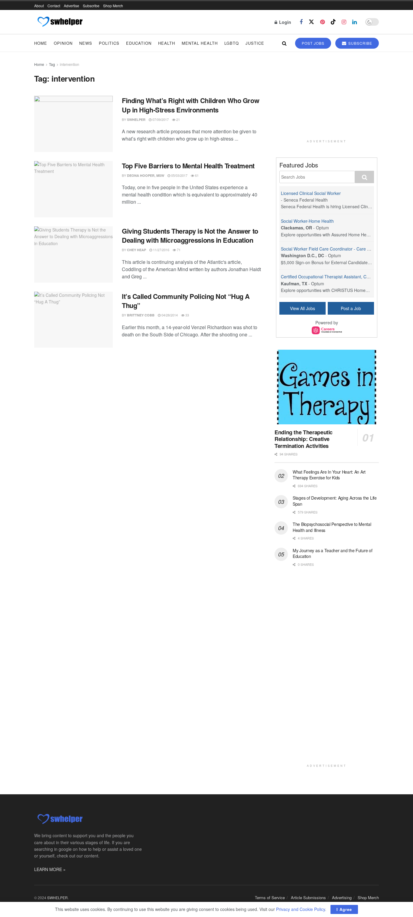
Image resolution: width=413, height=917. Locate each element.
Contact (53, 5)
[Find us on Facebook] (301, 22)
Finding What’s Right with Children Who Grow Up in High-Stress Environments (190, 105)
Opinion (63, 43)
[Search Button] (284, 43)
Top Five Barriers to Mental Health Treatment (188, 165)
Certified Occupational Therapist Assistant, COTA (328, 277)
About (39, 5)
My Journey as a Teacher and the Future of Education (332, 553)
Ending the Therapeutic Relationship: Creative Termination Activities (304, 439)
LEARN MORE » (50, 869)
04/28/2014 (169, 315)
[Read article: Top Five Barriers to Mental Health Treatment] (73, 189)
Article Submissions (308, 897)
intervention (69, 64)
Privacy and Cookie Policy (300, 909)
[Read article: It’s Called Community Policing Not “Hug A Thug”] (73, 320)
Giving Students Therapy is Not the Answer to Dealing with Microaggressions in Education (190, 235)
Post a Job (351, 308)
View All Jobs (302, 308)
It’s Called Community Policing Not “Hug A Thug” (186, 300)
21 (177, 119)
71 (178, 249)
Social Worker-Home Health (307, 221)
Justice (255, 43)
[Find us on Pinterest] (322, 22)
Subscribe (91, 5)
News (85, 43)
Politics (109, 43)
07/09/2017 (160, 119)
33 (186, 315)
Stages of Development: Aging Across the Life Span (335, 501)
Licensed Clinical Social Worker (311, 193)
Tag (52, 64)
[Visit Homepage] (59, 22)
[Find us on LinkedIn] (354, 22)
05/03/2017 (178, 175)
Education (138, 43)
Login (284, 22)
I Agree (344, 909)
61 (196, 175)
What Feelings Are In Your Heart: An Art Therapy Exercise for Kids (329, 475)
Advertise (71, 5)
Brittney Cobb (140, 315)
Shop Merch (113, 5)
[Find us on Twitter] (311, 21)
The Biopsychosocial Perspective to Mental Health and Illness (332, 527)
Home (40, 43)
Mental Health (200, 43)
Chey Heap (136, 250)
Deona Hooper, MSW (145, 175)
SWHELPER (136, 119)
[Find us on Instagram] (344, 22)
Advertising (342, 897)
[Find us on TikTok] (333, 21)
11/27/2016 (160, 249)
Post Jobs (313, 43)
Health (166, 43)
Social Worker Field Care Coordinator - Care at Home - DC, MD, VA (345, 249)
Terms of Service (270, 897)
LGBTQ (231, 43)
